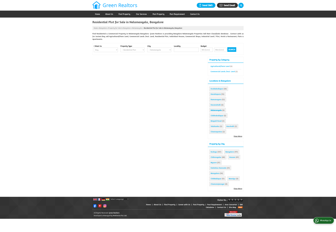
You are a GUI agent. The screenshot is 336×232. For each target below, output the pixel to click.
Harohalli (230, 126)
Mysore (214, 162)
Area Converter (231, 204)
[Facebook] (94, 206)
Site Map (232, 207)
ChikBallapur (216, 178)
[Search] (241, 5)
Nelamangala (137, 28)
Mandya (232, 178)
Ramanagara (216, 99)
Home (97, 14)
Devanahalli (216, 105)
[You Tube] (99, 206)
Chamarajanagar (218, 184)
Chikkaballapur (217, 115)
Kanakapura (216, 94)
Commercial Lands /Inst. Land (223, 71)
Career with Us (184, 204)
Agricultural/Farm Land (220, 66)
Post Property (158, 14)
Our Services (141, 14)
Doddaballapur (217, 89)
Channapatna (216, 131)
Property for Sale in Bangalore (119, 28)
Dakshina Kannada (218, 168)
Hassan (232, 157)
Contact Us (195, 14)
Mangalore (215, 173)
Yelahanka (215, 126)
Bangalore (103, 28)
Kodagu (214, 152)
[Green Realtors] (114, 5)
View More (238, 136)
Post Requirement (177, 14)
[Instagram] (104, 206)
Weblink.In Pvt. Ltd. (120, 216)
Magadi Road (216, 121)
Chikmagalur (216, 157)
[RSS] (240, 207)
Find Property (124, 14)
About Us (109, 14)
